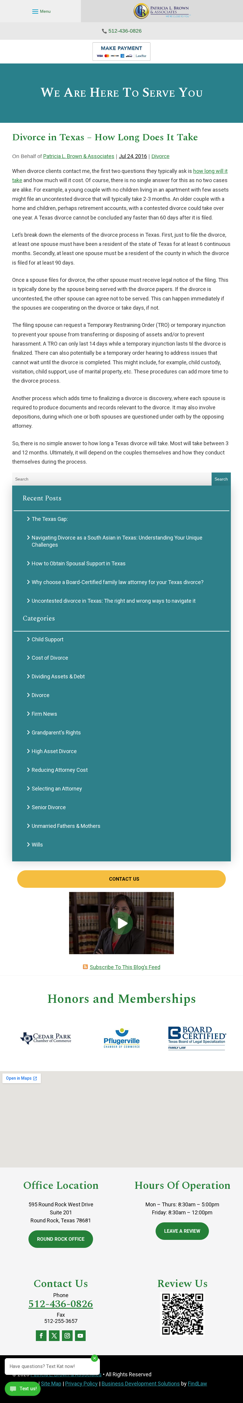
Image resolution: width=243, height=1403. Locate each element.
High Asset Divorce (54, 751)
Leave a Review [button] (182, 1231)
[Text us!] (22, 1390)
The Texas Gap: (50, 519)
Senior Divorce (49, 807)
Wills (37, 845)
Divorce (160, 156)
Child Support (47, 639)
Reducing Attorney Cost (60, 770)
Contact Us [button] (124, 879)
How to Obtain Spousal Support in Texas (79, 563)
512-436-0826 (125, 31)
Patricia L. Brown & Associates (78, 156)
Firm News (44, 714)
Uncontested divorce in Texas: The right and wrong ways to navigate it (114, 601)
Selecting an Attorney (57, 788)
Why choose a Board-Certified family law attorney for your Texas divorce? (118, 582)
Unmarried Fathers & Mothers (66, 826)
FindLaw (197, 1383)
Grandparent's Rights (56, 732)
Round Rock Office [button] (60, 1239)
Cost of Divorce (50, 658)
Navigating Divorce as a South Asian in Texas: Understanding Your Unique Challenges (117, 541)
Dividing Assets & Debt (58, 676)
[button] (41, 11)
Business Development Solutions (141, 1383)
